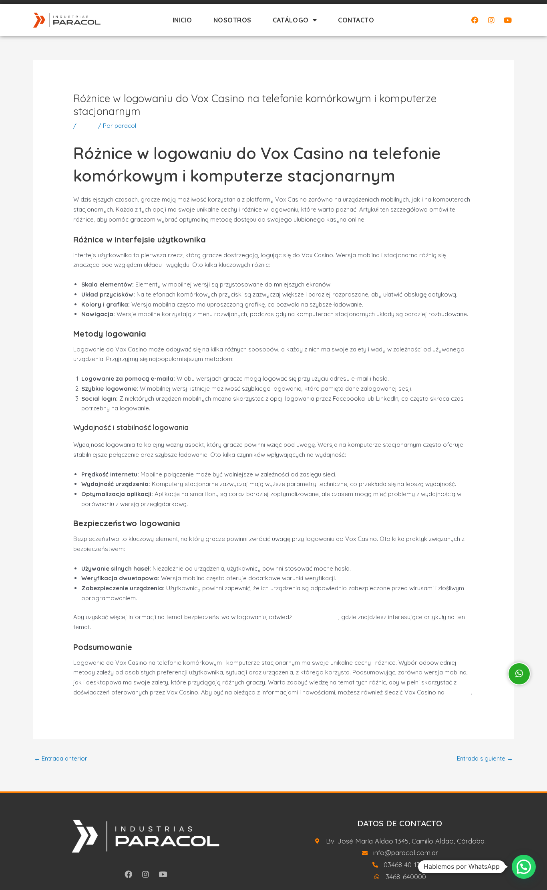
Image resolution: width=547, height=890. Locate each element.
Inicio (182, 20)
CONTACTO (356, 20)
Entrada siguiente (485, 758)
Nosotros (232, 20)
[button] (524, 867)
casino (87, 125)
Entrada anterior (60, 758)
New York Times (316, 617)
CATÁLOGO (291, 20)
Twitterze (458, 692)
